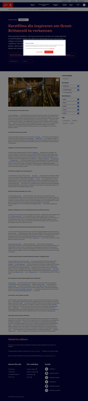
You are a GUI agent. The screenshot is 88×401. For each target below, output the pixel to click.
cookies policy (51, 48)
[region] (44, 47)
